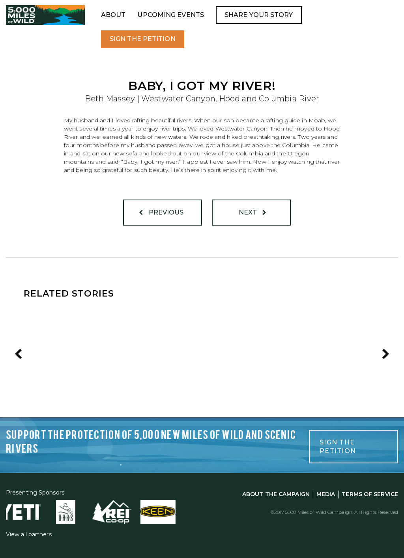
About (113, 15)
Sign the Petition (143, 39)
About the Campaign (276, 494)
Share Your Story (258, 15)
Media (325, 494)
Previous (165, 212)
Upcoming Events (170, 15)
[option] (83, 356)
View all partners (29, 534)
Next (249, 212)
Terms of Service (370, 494)
